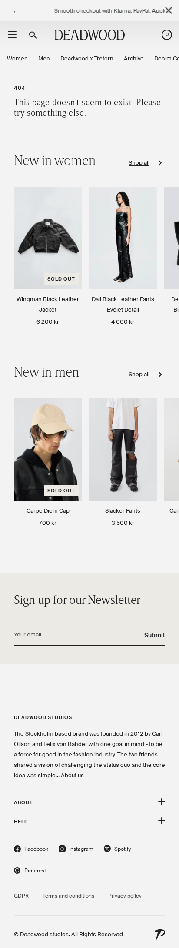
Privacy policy (125, 895)
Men (44, 58)
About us (72, 775)
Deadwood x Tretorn (86, 58)
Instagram (76, 850)
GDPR (21, 895)
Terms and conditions (68, 895)
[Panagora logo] (160, 935)
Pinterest (30, 871)
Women (17, 58)
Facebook (31, 850)
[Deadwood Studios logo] (89, 35)
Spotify (117, 850)
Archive (134, 58)
